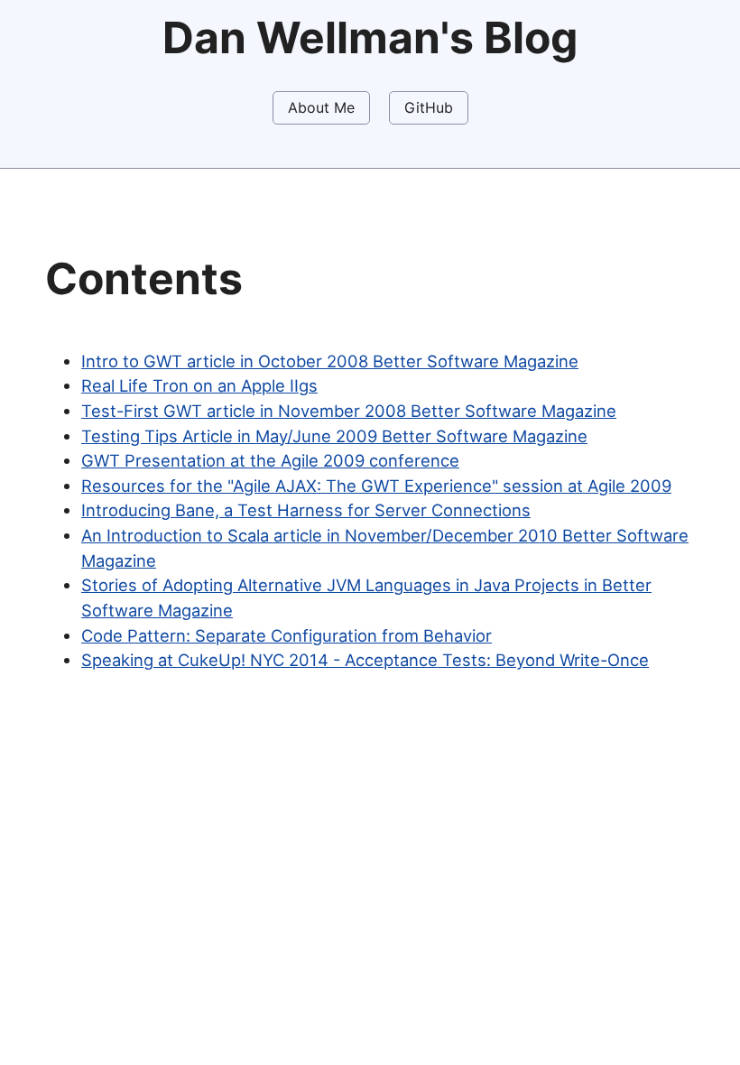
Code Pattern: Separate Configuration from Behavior (286, 635)
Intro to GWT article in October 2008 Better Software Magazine (329, 361)
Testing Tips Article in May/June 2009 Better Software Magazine (334, 436)
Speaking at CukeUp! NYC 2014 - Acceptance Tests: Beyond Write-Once (365, 660)
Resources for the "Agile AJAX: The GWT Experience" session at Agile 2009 (376, 485)
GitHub (428, 107)
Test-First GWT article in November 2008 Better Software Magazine (348, 411)
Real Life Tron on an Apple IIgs (199, 385)
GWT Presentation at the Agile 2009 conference (270, 460)
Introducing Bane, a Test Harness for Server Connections (306, 510)
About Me (321, 107)
